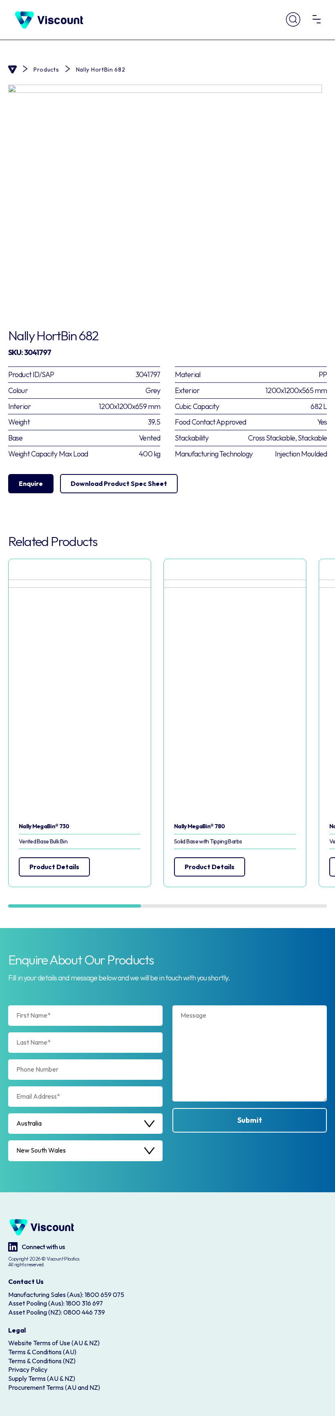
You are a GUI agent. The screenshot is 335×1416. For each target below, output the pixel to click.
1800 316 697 (84, 1303)
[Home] (12, 69)
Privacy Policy (27, 1369)
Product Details (54, 867)
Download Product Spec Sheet (119, 483)
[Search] (293, 20)
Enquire (31, 483)
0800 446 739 (84, 1312)
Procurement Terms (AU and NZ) (54, 1387)
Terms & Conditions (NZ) (42, 1361)
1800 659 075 (104, 1294)
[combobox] (85, 1123)
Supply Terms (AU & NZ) (41, 1378)
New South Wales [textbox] (41, 1150)
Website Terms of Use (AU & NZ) (54, 1343)
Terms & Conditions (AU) (42, 1352)
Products (46, 69)
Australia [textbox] (29, 1123)
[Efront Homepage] (49, 20)
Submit (249, 1120)
